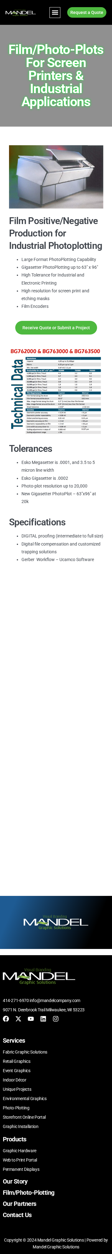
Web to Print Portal (20, 1159)
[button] (54, 12)
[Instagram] (55, 1019)
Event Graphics (16, 1070)
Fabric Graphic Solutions (25, 1051)
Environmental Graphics (25, 1098)
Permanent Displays (21, 1169)
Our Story (15, 1181)
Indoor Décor (14, 1079)
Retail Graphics (16, 1061)
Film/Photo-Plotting (28, 1192)
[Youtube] (31, 1019)
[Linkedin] (43, 1019)
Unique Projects (17, 1089)
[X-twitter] (18, 1019)
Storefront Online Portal (24, 1117)
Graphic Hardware (19, 1150)
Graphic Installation (20, 1126)
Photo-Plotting (16, 1107)
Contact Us (17, 1215)
